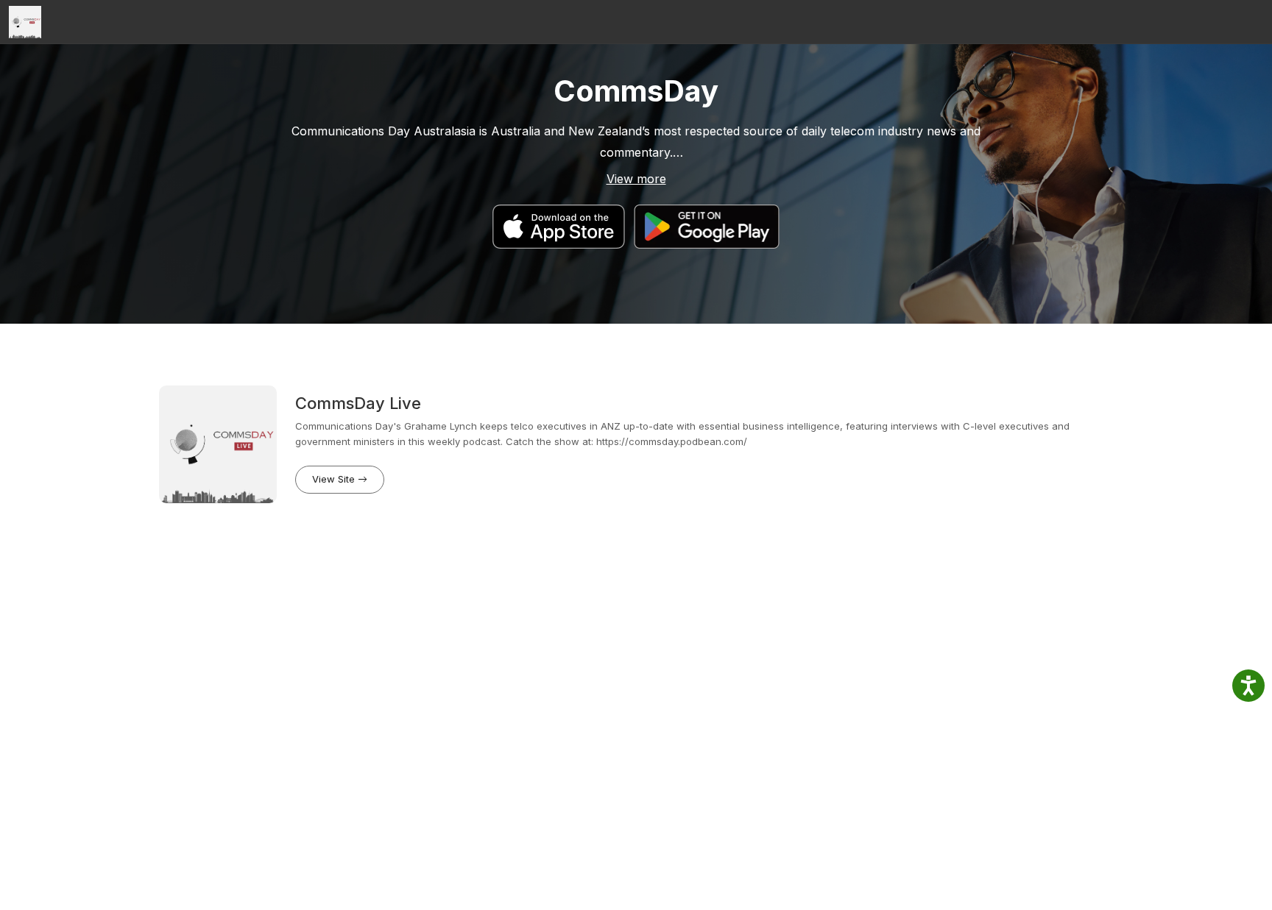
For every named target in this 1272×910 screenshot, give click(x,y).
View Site (335, 479)
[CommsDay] (25, 22)
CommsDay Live (358, 403)
